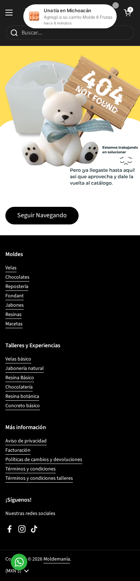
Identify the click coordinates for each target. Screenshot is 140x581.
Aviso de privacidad (26, 441)
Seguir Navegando (42, 215)
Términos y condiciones (30, 469)
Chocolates (17, 277)
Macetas (14, 323)
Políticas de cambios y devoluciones (43, 459)
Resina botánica (22, 396)
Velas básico (18, 359)
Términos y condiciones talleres (39, 478)
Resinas (13, 314)
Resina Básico (19, 377)
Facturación (18, 450)
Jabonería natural (24, 368)
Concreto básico (22, 405)
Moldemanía (56, 559)
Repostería (16, 286)
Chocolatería (19, 387)
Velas (11, 267)
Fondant (14, 295)
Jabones (14, 305)
